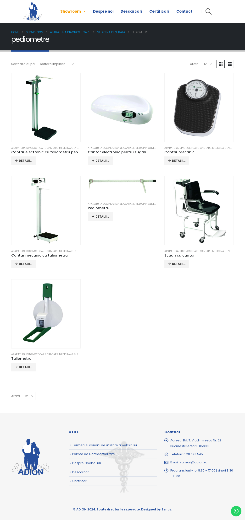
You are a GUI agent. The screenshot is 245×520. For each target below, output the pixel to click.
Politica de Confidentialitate (93, 454)
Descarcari (131, 11)
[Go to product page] (45, 107)
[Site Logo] (32, 11)
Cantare (52, 148)
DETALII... (25, 161)
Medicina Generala (71, 148)
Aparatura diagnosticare (28, 148)
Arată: (194, 64)
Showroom (70, 11)
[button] (208, 11)
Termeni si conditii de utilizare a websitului (104, 445)
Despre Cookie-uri (86, 463)
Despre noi (103, 11)
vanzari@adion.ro (193, 462)
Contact (184, 11)
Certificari (159, 11)
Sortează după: (23, 64)
